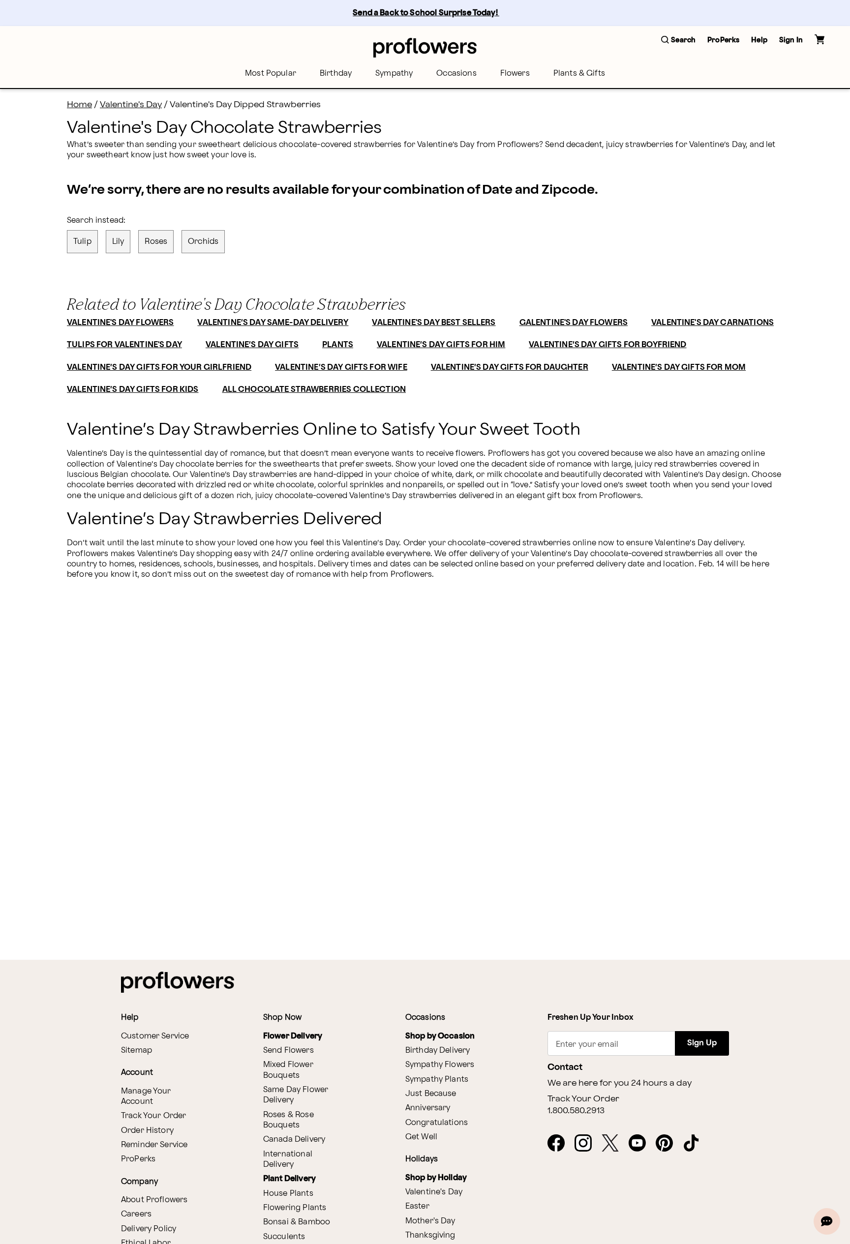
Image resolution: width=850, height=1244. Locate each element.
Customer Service (155, 1036)
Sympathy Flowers (439, 1064)
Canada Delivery (294, 1139)
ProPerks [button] (723, 40)
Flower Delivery (292, 1036)
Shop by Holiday (436, 1178)
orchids (203, 241)
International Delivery (287, 1159)
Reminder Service (154, 1145)
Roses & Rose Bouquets (288, 1120)
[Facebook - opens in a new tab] (560, 1143)
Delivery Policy (148, 1229)
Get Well (421, 1137)
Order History (147, 1130)
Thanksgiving (430, 1235)
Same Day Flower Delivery (295, 1095)
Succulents (284, 1237)
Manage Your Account (146, 1096)
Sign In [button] (791, 40)
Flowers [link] (515, 73)
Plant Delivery (289, 1179)
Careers (136, 1214)
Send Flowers (288, 1050)
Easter (417, 1206)
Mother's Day (430, 1221)
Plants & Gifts (579, 73)
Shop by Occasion (440, 1036)
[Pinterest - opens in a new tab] (668, 1143)
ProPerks (138, 1159)
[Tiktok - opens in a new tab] (695, 1143)
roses (156, 241)
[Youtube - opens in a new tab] (641, 1143)
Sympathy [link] (394, 73)
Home (79, 104)
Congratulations (436, 1122)
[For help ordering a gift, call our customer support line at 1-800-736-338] (425, 47)
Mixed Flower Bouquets (288, 1070)
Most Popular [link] (270, 73)
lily (118, 241)
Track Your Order (153, 1116)
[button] (678, 40)
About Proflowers (154, 1200)
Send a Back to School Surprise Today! (426, 13)
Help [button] (759, 40)
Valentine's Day (131, 104)
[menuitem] (270, 73)
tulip (82, 241)
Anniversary (428, 1108)
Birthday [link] (336, 73)
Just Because (430, 1093)
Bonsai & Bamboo (296, 1222)
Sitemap (136, 1050)
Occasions (456, 73)
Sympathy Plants (436, 1079)
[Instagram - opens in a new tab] (587, 1143)
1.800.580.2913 (576, 1111)
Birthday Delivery (437, 1050)
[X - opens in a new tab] (614, 1143)
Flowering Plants (294, 1208)
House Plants (288, 1193)
